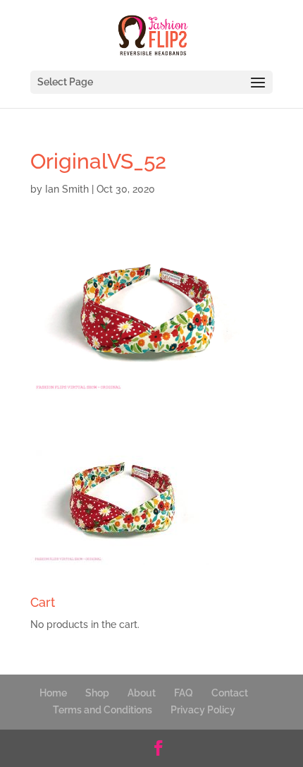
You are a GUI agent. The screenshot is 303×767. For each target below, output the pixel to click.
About (142, 693)
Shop (97, 693)
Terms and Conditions (102, 709)
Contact (229, 693)
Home (53, 693)
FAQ (183, 693)
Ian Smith (67, 189)
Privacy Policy (203, 709)
